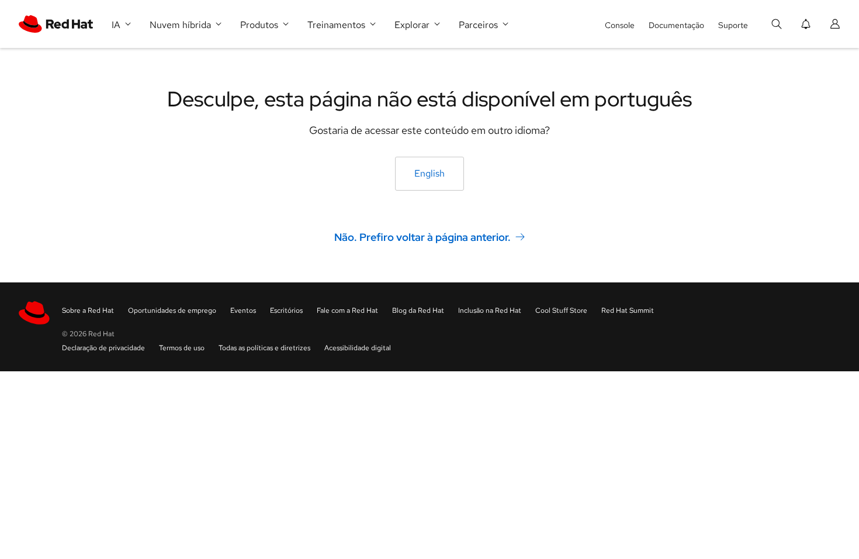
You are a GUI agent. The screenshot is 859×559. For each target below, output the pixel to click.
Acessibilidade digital (357, 348)
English (429, 173)
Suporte (733, 25)
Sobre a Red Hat (88, 310)
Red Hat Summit (627, 310)
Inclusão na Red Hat (489, 310)
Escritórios (286, 310)
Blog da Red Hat (418, 310)
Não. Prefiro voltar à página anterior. (422, 237)
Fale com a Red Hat (347, 310)
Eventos (243, 310)
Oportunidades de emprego (172, 310)
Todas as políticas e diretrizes (264, 348)
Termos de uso (182, 348)
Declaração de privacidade (103, 348)
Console (620, 25)
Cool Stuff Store (561, 310)
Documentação (676, 25)
